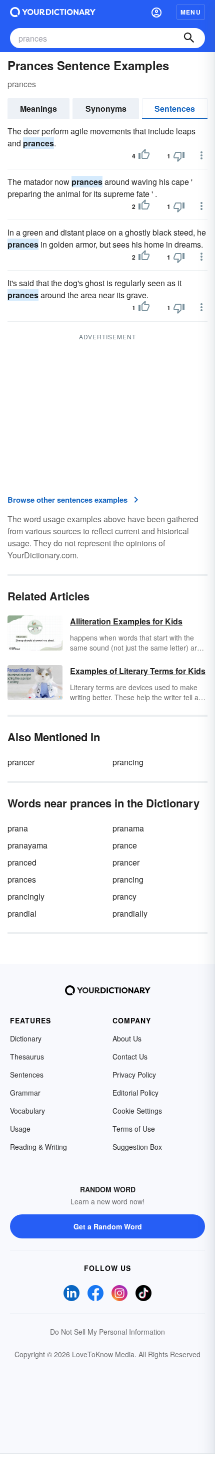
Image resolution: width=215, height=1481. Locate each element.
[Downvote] (179, 155)
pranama (128, 828)
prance (124, 845)
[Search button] (189, 38)
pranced (22, 862)
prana (18, 828)
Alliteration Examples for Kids (126, 621)
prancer (21, 762)
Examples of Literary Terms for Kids (138, 671)
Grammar (25, 1093)
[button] (156, 12)
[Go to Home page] (53, 12)
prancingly (26, 896)
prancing (128, 762)
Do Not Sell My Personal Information (107, 1332)
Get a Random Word (108, 1226)
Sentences (174, 108)
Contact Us (130, 1056)
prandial (22, 913)
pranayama (28, 845)
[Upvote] (144, 155)
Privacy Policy (134, 1075)
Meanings (38, 108)
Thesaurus (27, 1056)
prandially (130, 913)
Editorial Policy (135, 1093)
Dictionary (26, 1038)
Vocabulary (27, 1111)
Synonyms (106, 108)
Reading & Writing (38, 1147)
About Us (127, 1038)
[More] (202, 155)
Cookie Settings (137, 1111)
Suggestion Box (137, 1147)
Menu (190, 12)
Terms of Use (133, 1129)
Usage (20, 1129)
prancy (124, 896)
